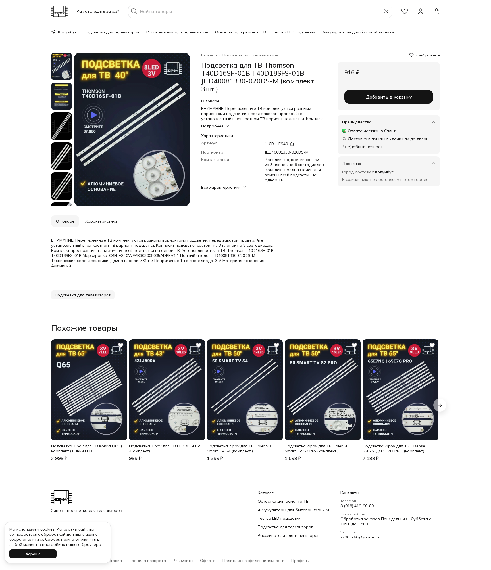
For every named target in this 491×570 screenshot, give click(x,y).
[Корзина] (436, 11)
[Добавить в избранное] (121, 345)
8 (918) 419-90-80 (357, 505)
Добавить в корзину (389, 97)
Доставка (112, 560)
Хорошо (33, 553)
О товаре (65, 221)
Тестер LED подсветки (294, 32)
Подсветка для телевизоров (112, 32)
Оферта (208, 560)
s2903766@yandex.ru (360, 537)
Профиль (300, 560)
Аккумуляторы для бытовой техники (358, 32)
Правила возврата (147, 560)
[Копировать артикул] (292, 144)
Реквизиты (183, 560)
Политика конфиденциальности (253, 560)
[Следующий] (439, 405)
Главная (209, 55)
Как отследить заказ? (98, 11)
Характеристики (101, 221)
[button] (404, 11)
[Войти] (420, 11)
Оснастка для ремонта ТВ (240, 32)
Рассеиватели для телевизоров (177, 32)
